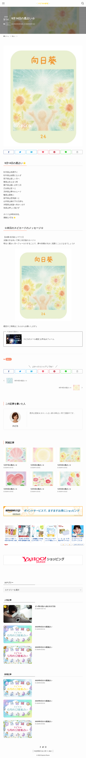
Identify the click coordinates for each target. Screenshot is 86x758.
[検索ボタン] (82, 3)
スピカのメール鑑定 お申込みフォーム (38, 339)
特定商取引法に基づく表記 (43, 751)
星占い (8, 24)
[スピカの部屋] (43, 3)
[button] (8, 152)
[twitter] (43, 747)
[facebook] (40, 747)
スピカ (15, 426)
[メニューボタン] (3, 3)
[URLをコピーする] (77, 152)
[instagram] (46, 747)
